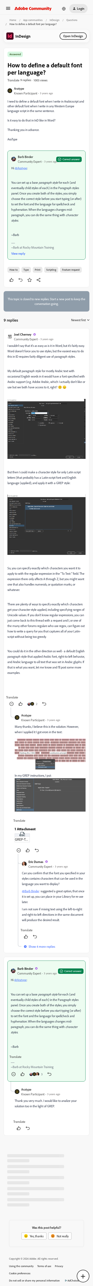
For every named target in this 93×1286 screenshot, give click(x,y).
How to (13, 269)
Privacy (59, 1266)
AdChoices (73, 1280)
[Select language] (63, 8)
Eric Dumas (35, 862)
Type (26, 269)
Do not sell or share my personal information (34, 1280)
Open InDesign (73, 36)
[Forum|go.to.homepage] (33, 8)
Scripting (51, 269)
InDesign (54, 20)
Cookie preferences (19, 1273)
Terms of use (44, 1266)
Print (37, 269)
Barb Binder (25, 157)
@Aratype (21, 168)
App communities (33, 20)
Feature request (71, 269)
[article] (46, 519)
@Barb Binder (30, 891)
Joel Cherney (22, 334)
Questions (71, 20)
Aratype (19, 88)
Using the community (21, 1266)
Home (12, 20)
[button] (8, 10)
